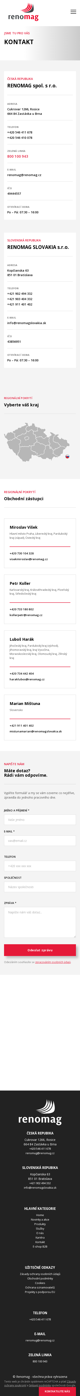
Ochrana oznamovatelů (40, 1287)
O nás (40, 1233)
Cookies (40, 1283)
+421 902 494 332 (19, 294)
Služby (40, 1228)
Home (40, 1215)
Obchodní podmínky (40, 1278)
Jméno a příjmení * (17, 810)
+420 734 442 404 (22, 673)
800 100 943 (17, 156)
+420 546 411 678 (19, 132)
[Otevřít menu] (73, 12)
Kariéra (40, 1237)
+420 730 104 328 (22, 553)
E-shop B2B (40, 1246)
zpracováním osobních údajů (53, 962)
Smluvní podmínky (40, 1385)
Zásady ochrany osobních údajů (40, 1274)
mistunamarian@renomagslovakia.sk (36, 731)
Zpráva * (10, 903)
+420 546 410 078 (19, 138)
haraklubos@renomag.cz (27, 679)
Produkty (40, 1224)
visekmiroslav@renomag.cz (29, 559)
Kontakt (40, 1242)
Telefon (10, 856)
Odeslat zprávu (40, 950)
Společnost (13, 877)
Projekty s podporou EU (40, 1292)
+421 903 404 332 (19, 299)
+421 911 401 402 (19, 304)
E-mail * (9, 831)
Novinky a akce (40, 1219)
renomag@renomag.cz (24, 175)
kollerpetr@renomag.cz (26, 615)
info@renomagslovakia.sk (26, 323)
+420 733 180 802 (22, 609)
